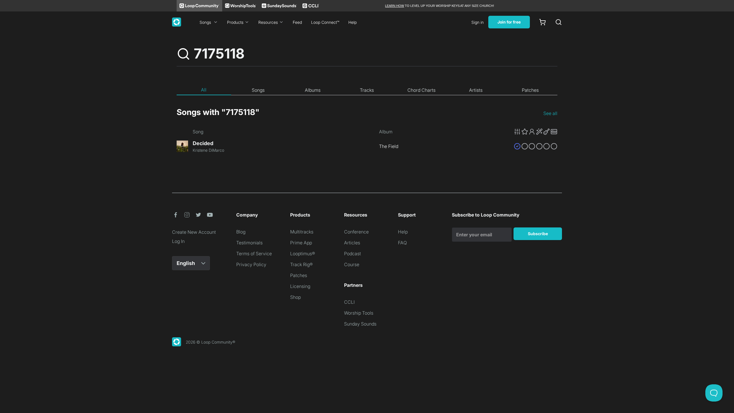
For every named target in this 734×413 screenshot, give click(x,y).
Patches (298, 275)
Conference (356, 232)
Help (352, 22)
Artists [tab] (476, 90)
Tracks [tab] (367, 90)
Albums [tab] (313, 90)
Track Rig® (301, 264)
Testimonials (249, 243)
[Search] (558, 22)
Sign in (477, 22)
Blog (240, 232)
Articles (352, 243)
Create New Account (194, 232)
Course (351, 264)
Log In (178, 241)
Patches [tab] (530, 90)
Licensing (300, 286)
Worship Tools (358, 313)
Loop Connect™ (325, 22)
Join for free (509, 22)
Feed (297, 22)
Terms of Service (254, 253)
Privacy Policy (251, 264)
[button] (535, 131)
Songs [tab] (258, 90)
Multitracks (301, 232)
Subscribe (538, 233)
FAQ (402, 243)
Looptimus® (302, 253)
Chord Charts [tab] (421, 90)
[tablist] (367, 90)
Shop (295, 297)
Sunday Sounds (360, 324)
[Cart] (542, 22)
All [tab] (203, 90)
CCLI (349, 302)
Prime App (301, 243)
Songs (205, 22)
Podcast (352, 253)
